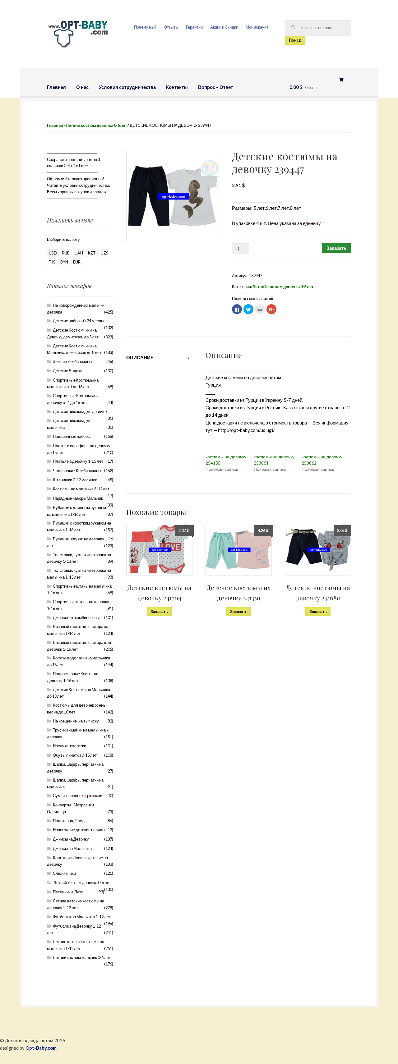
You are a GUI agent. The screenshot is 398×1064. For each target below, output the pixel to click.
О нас (82, 87)
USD (53, 252)
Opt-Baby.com (41, 1048)
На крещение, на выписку (76, 720)
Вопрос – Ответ (215, 87)
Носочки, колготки (69, 745)
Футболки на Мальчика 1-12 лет (82, 916)
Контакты (177, 87)
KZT (92, 252)
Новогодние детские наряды (79, 829)
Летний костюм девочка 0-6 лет (96, 125)
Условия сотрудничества (127, 87)
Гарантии (194, 27)
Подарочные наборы (71, 436)
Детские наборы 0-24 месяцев (80, 320)
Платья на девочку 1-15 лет (78, 461)
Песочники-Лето (68, 891)
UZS (104, 252)
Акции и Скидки (224, 27)
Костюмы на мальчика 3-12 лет (81, 488)
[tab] (159, 357)
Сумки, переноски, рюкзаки (77, 795)
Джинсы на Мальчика (72, 848)
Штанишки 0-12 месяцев (75, 479)
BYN (64, 261)
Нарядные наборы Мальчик (78, 498)
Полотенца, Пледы (70, 820)
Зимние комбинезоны (72, 361)
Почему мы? (145, 27)
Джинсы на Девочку (71, 839)
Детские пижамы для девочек (80, 411)
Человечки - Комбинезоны (77, 470)
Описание (140, 357)
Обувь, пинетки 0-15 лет (75, 755)
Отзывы (171, 27)
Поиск (295, 40)
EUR (77, 261)
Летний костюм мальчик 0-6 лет (82, 957)
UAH (79, 252)
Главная (56, 87)
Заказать (336, 248)
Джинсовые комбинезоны (76, 617)
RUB (66, 252)
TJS (52, 261)
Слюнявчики (64, 873)
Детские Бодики (67, 370)
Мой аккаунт (257, 27)
